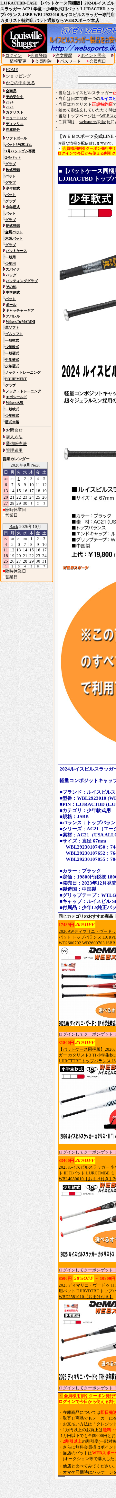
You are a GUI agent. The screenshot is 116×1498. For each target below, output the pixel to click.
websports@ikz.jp (95, 121)
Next (35, 465)
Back (13, 526)
